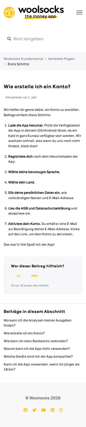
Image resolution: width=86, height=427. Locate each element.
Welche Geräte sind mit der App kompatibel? (38, 356)
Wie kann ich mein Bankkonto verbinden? (36, 341)
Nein (34, 275)
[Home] (34, 12)
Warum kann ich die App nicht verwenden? (37, 349)
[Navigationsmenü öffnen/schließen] (79, 12)
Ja (18, 275)
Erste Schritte (18, 64)
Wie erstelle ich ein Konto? (24, 333)
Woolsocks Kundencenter (23, 59)
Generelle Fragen (61, 59)
